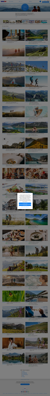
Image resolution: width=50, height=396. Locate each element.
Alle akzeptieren (25, 203)
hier (29, 198)
